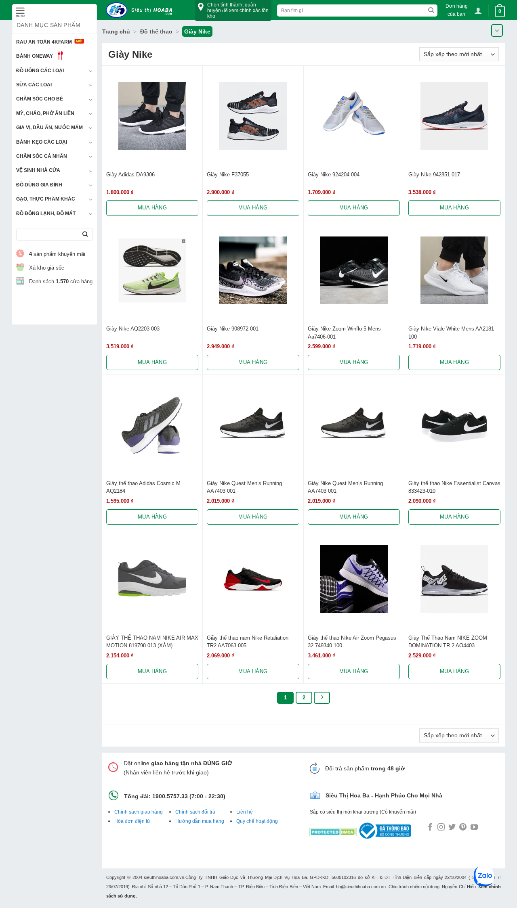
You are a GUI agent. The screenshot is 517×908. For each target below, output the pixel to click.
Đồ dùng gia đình (39, 184)
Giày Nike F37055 (228, 175)
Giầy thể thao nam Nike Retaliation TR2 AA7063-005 (247, 642)
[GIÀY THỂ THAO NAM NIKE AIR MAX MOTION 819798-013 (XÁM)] (152, 579)
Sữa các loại (34, 84)
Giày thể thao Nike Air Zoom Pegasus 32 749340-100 (352, 642)
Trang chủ (116, 31)
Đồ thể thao (156, 31)
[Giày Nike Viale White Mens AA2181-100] (454, 270)
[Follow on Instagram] (441, 828)
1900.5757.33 (170, 796)
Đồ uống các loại (40, 70)
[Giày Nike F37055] (253, 116)
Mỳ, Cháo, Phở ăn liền (45, 113)
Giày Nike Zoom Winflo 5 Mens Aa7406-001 (344, 332)
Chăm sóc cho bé (39, 98)
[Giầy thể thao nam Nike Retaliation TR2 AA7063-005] (253, 579)
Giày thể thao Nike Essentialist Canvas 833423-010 (454, 487)
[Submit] (85, 234)
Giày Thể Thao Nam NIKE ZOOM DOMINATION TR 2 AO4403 (447, 642)
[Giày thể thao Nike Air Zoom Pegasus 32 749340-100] (354, 579)
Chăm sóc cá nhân (41, 156)
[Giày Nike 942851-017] (454, 116)
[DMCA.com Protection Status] (333, 830)
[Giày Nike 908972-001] (253, 270)
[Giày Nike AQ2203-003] (152, 270)
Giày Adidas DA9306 (130, 175)
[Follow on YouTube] (474, 828)
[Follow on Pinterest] (463, 828)
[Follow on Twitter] (452, 828)
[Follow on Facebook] (430, 828)
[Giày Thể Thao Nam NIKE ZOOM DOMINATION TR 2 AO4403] (454, 579)
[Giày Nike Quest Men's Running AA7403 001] (253, 424)
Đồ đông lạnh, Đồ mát (46, 213)
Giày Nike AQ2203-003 (133, 329)
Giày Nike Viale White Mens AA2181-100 (452, 332)
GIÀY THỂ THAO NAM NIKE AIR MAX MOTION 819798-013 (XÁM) (152, 642)
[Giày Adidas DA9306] (152, 116)
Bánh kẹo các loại (41, 142)
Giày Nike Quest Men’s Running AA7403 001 (244, 487)
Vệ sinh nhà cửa (38, 170)
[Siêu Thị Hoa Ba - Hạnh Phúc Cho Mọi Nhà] (141, 10)
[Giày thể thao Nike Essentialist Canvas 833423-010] (454, 424)
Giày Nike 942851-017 (434, 175)
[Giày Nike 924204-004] (354, 116)
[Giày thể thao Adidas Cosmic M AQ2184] (152, 424)
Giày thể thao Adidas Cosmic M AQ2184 (143, 487)
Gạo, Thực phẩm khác (45, 199)
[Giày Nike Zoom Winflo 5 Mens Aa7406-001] (354, 270)
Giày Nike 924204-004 (333, 175)
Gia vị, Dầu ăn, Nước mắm (49, 127)
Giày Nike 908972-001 (232, 329)
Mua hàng (152, 208)
